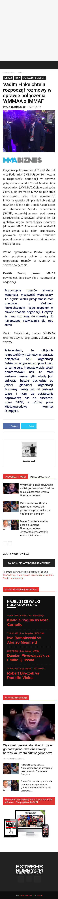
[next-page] (10, 543)
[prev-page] (5, 543)
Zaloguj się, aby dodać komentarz (29, 563)
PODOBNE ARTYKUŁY (15, 477)
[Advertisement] (29, 30)
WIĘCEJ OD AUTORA (40, 477)
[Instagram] (29, 879)
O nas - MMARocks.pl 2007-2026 (29, 895)
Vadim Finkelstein (34, 78)
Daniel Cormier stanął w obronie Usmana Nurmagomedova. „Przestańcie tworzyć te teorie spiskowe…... (34, 528)
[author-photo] (29, 457)
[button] (5, 65)
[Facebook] (21, 879)
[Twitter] (37, 879)
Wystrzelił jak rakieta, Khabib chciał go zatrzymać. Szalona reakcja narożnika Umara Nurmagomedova (28, 749)
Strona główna (8, 72)
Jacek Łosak (18, 106)
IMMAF (20, 72)
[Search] (53, 65)
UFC (17, 78)
